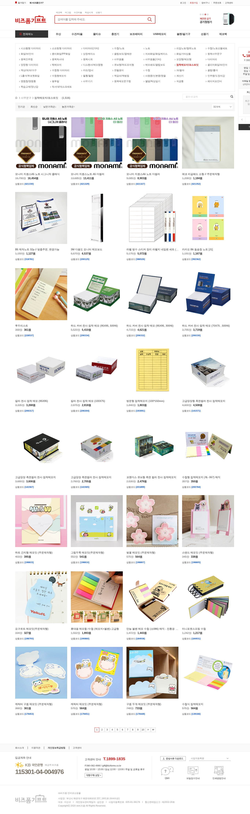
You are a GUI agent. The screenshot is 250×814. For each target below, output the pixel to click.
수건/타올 (77, 34)
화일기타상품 (183, 53)
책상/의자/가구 (29, 70)
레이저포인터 (215, 81)
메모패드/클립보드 (155, 64)
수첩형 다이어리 (60, 70)
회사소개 (19, 748)
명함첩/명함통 (28, 81)
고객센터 (229, 3)
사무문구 (26, 97)
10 (143, 729)
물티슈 (97, 34)
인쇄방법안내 (219, 778)
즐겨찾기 (22, 3)
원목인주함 (27, 59)
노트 (147, 48)
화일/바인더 (27, 53)
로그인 (183, 3)
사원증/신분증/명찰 (155, 75)
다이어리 (212, 59)
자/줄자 (180, 70)
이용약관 (35, 748)
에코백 (59, 12)
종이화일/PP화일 (61, 53)
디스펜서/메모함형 (93, 64)
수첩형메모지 (59, 75)
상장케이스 (89, 53)
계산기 (180, 75)
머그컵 (68, 12)
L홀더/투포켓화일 (30, 75)
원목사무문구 (215, 53)
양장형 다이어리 (29, 64)
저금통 (180, 81)
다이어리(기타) (91, 48)
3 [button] (205, 14)
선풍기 (99, 12)
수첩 (147, 70)
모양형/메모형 (183, 59)
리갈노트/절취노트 (186, 48)
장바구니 (206, 3)
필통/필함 (88, 75)
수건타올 (78, 12)
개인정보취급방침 (56, 748)
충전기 (115, 34)
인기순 (21, 106)
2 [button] (203, 14)
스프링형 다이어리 (62, 48)
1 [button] (200, 14)
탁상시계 (89, 12)
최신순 (34, 106)
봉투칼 (55, 81)
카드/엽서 (88, 70)
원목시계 (88, 59)
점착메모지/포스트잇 (187, 64)
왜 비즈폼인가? (37, 3)
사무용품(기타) (153, 59)
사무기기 (88, 81)
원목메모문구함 (122, 81)
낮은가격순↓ (49, 106)
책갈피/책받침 (121, 75)
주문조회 (217, 3)
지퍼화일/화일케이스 (156, 53)
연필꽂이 (119, 70)
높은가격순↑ (68, 106)
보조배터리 (136, 34)
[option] (217, 18)
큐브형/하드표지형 (124, 64)
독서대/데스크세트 (62, 86)
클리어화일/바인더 (217, 64)
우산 (58, 34)
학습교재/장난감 (29, 86)
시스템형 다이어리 (31, 48)
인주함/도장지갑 (216, 75)
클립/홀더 (213, 70)
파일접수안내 (193, 778)
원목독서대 (58, 59)
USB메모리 (159, 34)
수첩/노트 (119, 48)
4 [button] (207, 14)
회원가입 (194, 3)
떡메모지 (56, 64)
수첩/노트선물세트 (217, 48)
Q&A (167, 778)
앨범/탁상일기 (152, 81)
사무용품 (119, 59)
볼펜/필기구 (183, 34)
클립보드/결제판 (123, 53)
